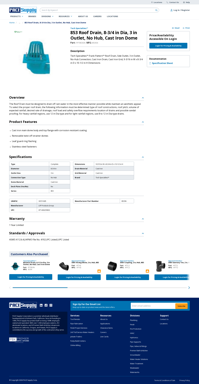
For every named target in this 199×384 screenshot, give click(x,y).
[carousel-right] (189, 287)
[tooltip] (19, 22)
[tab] (29, 254)
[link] (16, 16)
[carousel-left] (10, 287)
